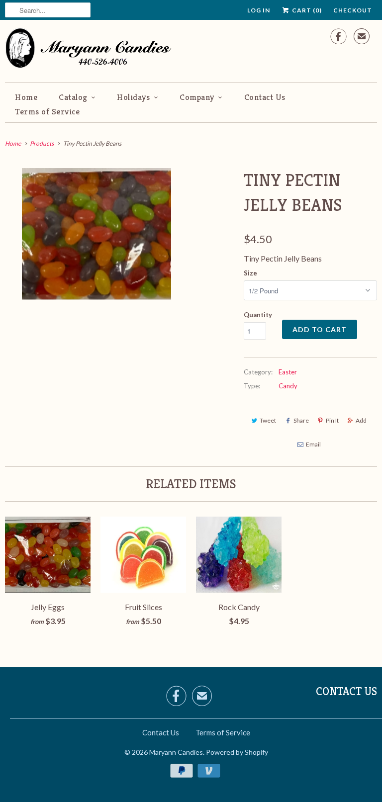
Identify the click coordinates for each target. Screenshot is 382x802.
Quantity (258, 315)
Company (197, 96)
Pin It (332, 420)
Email (313, 444)
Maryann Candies (176, 752)
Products (42, 143)
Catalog (73, 96)
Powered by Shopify (237, 752)
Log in (258, 10)
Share (301, 420)
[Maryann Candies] (92, 49)
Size (250, 273)
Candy (288, 386)
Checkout (352, 10)
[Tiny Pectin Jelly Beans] (96, 234)
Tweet (268, 420)
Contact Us (265, 96)
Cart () (306, 10)
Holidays (133, 96)
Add (361, 420)
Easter (288, 372)
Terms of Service (47, 111)
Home (26, 96)
